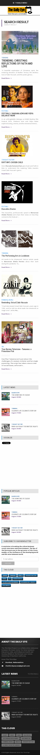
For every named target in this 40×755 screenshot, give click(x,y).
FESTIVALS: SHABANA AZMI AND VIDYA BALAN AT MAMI (17, 114)
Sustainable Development (11, 738)
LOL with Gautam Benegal (10, 582)
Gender (5, 575)
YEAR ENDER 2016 (25, 738)
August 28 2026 (16, 397)
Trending (5, 58)
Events (20, 575)
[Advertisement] (20, 467)
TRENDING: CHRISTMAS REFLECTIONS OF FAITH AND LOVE (17, 63)
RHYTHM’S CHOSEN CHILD (12, 162)
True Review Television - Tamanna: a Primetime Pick (16, 350)
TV (2, 347)
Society (5, 735)
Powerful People (7, 300)
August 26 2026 (16, 428)
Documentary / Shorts (28, 582)
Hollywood (27, 735)
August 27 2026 (16, 413)
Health (18, 742)
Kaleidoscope (15, 392)
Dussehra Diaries (9, 209)
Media (4, 578)
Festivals (5, 111)
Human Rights (17, 578)
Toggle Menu (21, 3)
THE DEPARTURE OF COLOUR (21, 395)
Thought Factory (8, 160)
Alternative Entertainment (11, 745)
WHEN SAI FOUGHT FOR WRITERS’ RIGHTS (25, 426)
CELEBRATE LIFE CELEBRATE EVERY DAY (24, 411)
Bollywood (6, 585)
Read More (6, 78)
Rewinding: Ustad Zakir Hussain (15, 302)
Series (19, 735)
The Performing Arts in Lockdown (15, 255)
